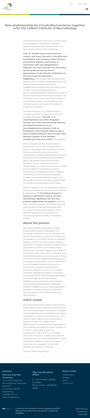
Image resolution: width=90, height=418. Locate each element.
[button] (71, 4)
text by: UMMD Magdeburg (36, 351)
